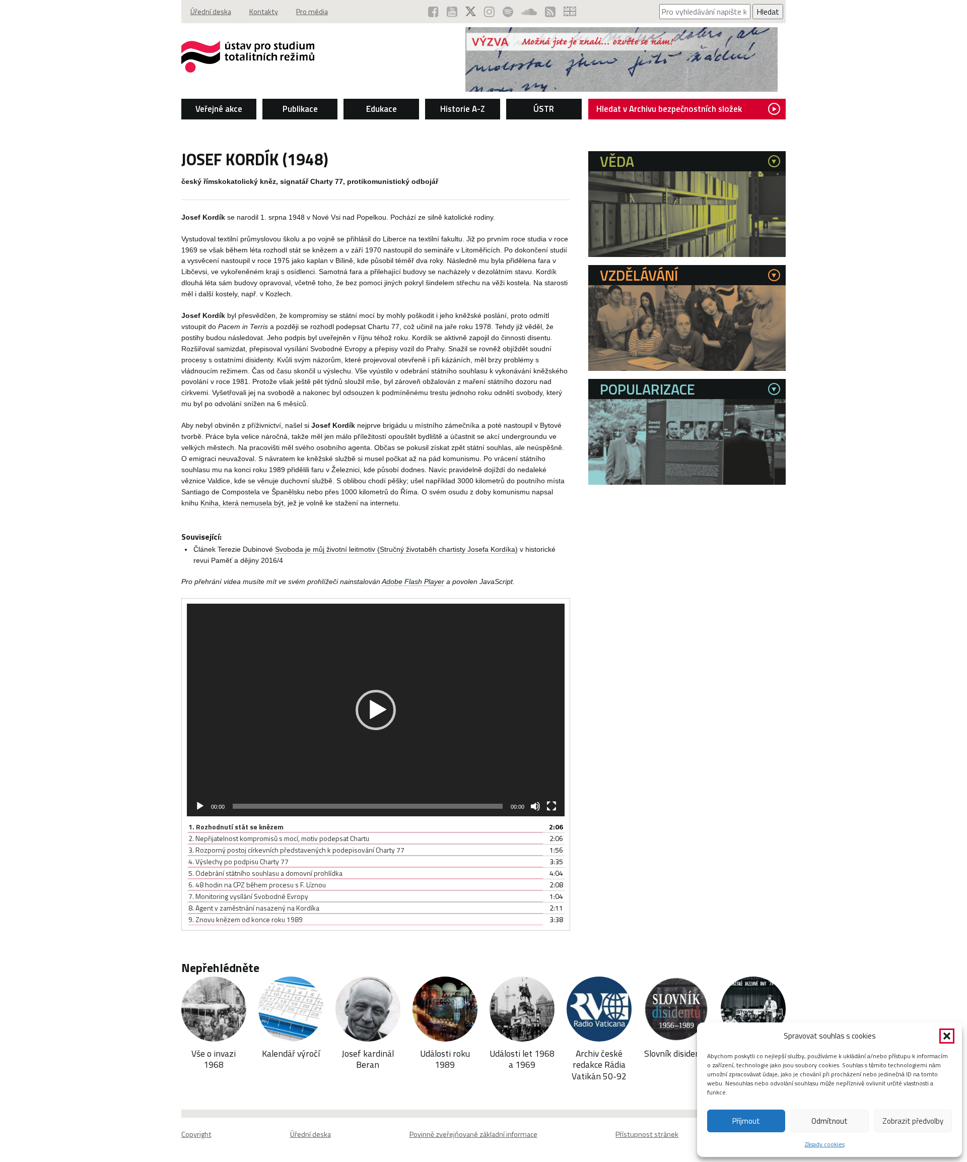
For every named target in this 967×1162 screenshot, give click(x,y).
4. (238, 861)
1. (236, 826)
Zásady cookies (825, 1144)
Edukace (381, 108)
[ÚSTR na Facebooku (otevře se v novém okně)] (433, 11)
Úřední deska (210, 11)
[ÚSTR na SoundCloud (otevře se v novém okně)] (529, 11)
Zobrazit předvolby (912, 1121)
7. (248, 896)
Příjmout (746, 1121)
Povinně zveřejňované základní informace (473, 1134)
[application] (376, 710)
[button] (947, 1036)
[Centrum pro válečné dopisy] (621, 89)
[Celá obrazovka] (551, 806)
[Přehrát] (200, 806)
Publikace (300, 108)
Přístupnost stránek (646, 1134)
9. (245, 919)
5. (265, 873)
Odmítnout (829, 1121)
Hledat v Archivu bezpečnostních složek (669, 108)
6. (257, 884)
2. (278, 838)
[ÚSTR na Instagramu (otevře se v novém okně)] (489, 11)
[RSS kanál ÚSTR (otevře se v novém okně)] (550, 11)
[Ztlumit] (535, 806)
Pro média (312, 11)
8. (253, 907)
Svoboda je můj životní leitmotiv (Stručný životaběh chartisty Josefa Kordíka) (396, 549)
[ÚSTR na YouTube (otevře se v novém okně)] (452, 11)
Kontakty (263, 11)
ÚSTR (543, 108)
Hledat (767, 12)
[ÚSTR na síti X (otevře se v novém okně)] (470, 11)
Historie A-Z (462, 108)
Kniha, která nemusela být (242, 503)
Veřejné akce (218, 108)
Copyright (196, 1134)
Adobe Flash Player (413, 582)
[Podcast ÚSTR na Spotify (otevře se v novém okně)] (508, 11)
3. (296, 850)
